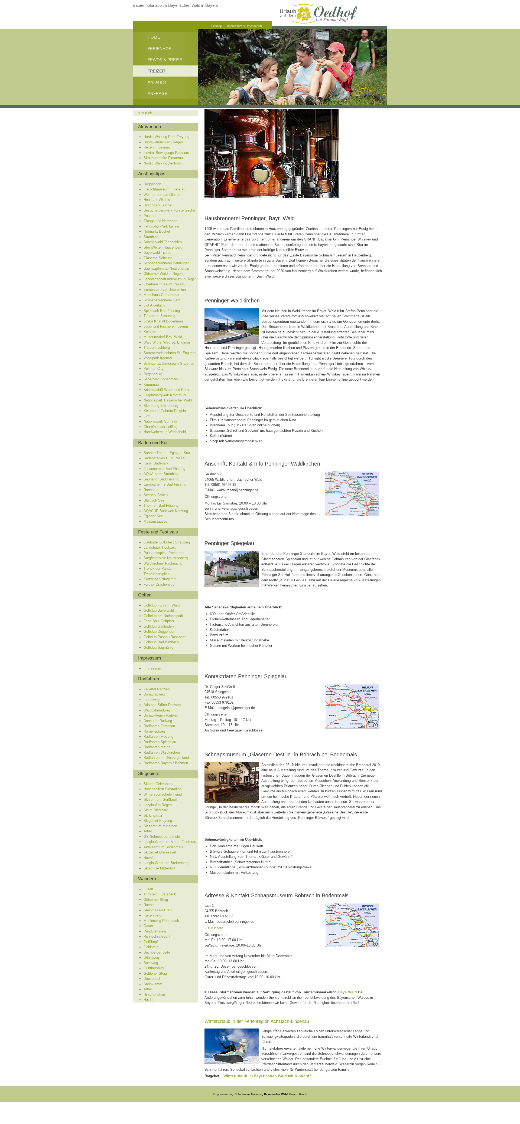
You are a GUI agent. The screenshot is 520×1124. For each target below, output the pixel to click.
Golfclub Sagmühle (158, 647)
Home (154, 37)
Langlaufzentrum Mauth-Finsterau (170, 842)
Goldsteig (151, 947)
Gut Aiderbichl (154, 305)
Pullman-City (154, 369)
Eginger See (153, 516)
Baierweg (151, 963)
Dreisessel (152, 979)
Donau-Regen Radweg (161, 715)
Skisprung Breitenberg (161, 406)
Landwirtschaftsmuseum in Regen (170, 279)
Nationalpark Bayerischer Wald (168, 400)
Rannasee (151, 490)
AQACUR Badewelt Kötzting (166, 511)
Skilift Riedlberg (156, 810)
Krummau (151, 385)
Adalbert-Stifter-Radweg (162, 705)
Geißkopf (151, 942)
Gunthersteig (154, 968)
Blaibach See (154, 500)
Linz (147, 416)
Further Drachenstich (160, 584)
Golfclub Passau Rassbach (165, 637)
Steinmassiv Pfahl (158, 910)
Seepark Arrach (156, 495)
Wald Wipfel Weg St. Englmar (167, 342)
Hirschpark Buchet (158, 205)
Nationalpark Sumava (160, 421)
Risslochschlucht (157, 936)
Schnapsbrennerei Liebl (162, 300)
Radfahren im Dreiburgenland (166, 758)
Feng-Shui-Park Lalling (161, 226)
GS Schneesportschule (162, 837)
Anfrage (157, 93)
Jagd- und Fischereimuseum (166, 326)
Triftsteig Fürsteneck (160, 894)
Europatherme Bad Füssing (165, 484)
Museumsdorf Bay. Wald (163, 337)
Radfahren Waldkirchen (162, 752)
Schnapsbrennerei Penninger (166, 263)
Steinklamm (153, 984)
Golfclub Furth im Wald (162, 605)
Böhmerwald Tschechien (163, 242)
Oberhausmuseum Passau (164, 284)
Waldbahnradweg (157, 710)
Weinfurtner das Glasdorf (163, 195)
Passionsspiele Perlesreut (164, 553)
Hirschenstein (154, 995)
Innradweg (152, 700)
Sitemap (216, 26)
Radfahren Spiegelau (160, 742)
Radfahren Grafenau (159, 726)
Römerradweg (154, 731)
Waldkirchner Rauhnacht (163, 563)
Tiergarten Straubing (159, 316)
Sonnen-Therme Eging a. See (167, 453)
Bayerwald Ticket (157, 252)
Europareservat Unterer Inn (165, 290)
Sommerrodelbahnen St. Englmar (170, 353)
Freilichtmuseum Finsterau (164, 189)
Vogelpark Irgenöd (158, 358)
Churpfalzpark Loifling (160, 427)
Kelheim (150, 332)
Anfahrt (157, 82)
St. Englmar (153, 815)
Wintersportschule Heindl (163, 794)
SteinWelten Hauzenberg (163, 247)
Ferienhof (159, 48)
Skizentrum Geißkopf (160, 799)
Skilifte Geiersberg (158, 784)
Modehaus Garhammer (161, 295)
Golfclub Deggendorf (160, 631)
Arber (148, 831)
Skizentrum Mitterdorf (160, 826)
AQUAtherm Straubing (161, 474)
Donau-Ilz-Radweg (158, 721)
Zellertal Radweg (157, 689)
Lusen (148, 889)
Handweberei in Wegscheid (165, 432)
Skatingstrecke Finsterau (163, 158)
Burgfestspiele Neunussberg (166, 558)
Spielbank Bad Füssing (162, 311)
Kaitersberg (152, 915)
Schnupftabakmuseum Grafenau (169, 363)
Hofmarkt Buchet (157, 231)
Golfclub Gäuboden (159, 626)
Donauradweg (154, 694)
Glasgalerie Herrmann (160, 221)
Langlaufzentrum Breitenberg (166, 863)
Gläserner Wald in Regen (163, 274)
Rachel (149, 905)
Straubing (151, 237)
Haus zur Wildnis (157, 200)
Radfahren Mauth (157, 747)
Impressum (152, 668)
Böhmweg (151, 957)
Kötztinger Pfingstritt (160, 579)
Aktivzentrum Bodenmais (163, 847)
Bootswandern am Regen (163, 142)
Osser (148, 926)
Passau (149, 216)
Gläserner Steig (156, 900)
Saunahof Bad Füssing (161, 479)
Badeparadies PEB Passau (165, 458)
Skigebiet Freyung (158, 821)
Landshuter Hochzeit (160, 547)
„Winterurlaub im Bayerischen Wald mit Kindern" (266, 1076)
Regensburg (153, 374)
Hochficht (151, 858)
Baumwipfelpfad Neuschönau (166, 268)
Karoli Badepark (156, 463)
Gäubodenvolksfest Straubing (167, 542)
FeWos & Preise (165, 59)
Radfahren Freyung (158, 736)
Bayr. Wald (347, 992)
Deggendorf (152, 184)
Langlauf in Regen (158, 805)
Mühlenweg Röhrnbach (161, 921)
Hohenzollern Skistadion (162, 789)
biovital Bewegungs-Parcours (166, 153)
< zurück (145, 113)
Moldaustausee (155, 521)
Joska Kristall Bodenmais (164, 321)
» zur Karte (213, 928)
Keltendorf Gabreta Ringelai (165, 411)
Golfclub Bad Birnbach (161, 642)
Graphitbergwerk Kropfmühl (165, 395)
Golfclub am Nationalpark (163, 616)
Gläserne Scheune (158, 258)
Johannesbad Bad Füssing (164, 469)
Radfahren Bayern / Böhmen (166, 763)
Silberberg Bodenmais (161, 379)
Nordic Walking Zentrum (162, 163)
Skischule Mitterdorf (159, 868)
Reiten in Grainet (157, 147)
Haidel (148, 1000)
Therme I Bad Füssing (161, 505)
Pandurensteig (155, 931)
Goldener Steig (155, 973)
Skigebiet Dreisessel (160, 852)
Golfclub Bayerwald (159, 610)
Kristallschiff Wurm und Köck (166, 390)
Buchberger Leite (157, 952)
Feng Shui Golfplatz (159, 621)
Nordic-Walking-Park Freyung (166, 137)
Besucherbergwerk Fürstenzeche (169, 210)
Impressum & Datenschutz (244, 26)
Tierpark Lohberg (157, 347)
